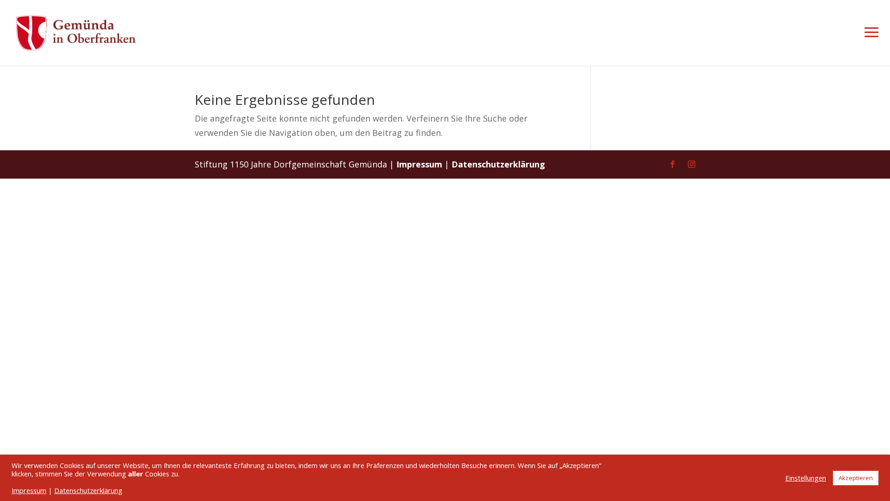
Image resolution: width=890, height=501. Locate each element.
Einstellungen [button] (805, 478)
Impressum (419, 164)
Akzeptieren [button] (856, 478)
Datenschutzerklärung (498, 164)
